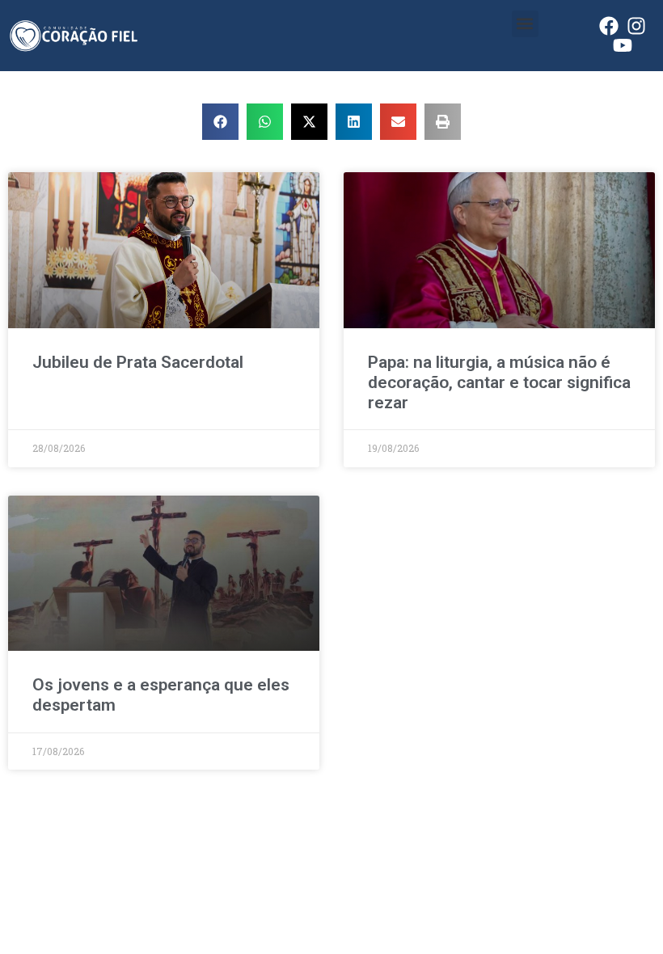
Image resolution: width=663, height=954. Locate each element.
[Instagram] (636, 26)
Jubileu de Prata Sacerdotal (137, 362)
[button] (525, 24)
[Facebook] (609, 26)
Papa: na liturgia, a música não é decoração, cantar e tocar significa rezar (499, 382)
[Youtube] (622, 45)
